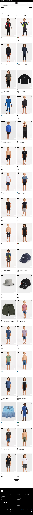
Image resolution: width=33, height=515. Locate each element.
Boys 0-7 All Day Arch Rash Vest (21, 91)
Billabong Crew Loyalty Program (20, 501)
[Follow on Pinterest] (4, 497)
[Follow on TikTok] (1, 499)
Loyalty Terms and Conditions (19, 503)
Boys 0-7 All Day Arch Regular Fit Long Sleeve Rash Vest (8, 64)
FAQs (25, 497)
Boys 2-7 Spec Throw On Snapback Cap (22, 270)
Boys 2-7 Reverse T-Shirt (4, 347)
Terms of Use (18, 505)
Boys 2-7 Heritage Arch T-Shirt (21, 321)
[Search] (1, 5)
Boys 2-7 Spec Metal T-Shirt (20, 168)
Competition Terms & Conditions (19, 499)
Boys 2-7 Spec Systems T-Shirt (21, 219)
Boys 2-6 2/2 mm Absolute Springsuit (22, 244)
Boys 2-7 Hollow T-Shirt (4, 475)
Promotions (18, 497)
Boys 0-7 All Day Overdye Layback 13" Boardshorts (7, 321)
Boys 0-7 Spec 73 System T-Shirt (21, 398)
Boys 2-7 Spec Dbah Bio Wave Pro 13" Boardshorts (7, 244)
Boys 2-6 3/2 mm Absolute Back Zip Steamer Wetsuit (8, 39)
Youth (9, 495)
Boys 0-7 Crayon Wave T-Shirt (21, 347)
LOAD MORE (16, 479)
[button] (1, 3)
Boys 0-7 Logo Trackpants (20, 142)
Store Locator (18, 494)
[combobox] (17, 5)
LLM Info (26, 498)
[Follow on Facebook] (1, 497)
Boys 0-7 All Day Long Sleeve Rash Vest (6, 142)
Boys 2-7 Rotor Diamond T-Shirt (5, 449)
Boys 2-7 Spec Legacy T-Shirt (21, 193)
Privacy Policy (18, 495)
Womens (10, 494)
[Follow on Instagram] (3, 497)
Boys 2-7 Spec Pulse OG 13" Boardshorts (6, 168)
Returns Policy (27, 494)
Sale (9, 497)
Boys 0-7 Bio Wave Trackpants (5, 91)
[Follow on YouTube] (6, 497)
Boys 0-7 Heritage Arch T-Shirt (5, 398)
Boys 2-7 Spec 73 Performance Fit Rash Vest (6, 219)
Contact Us (26, 495)
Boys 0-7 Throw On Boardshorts (21, 449)
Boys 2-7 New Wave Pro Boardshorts (21, 372)
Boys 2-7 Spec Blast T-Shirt (4, 193)
